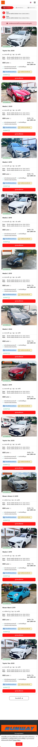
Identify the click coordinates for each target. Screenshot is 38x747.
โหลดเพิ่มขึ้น (18, 698)
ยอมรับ (19, 744)
